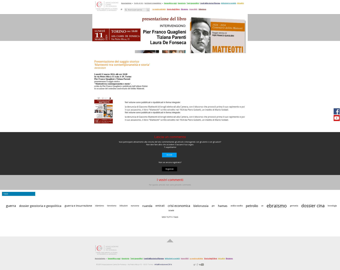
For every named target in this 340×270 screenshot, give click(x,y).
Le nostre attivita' (196, 258)
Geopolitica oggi (170, 3)
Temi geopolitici (193, 3)
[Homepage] (121, 9)
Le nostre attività (158, 9)
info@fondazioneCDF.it (163, 264)
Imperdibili (193, 9)
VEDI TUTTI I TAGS (170, 217)
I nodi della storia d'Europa (210, 3)
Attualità (240, 3)
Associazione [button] (126, 3)
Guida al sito (138, 3)
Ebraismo (184, 9)
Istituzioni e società (228, 3)
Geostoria (182, 3)
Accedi (169, 154)
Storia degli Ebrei (173, 9)
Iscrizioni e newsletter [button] (153, 3)
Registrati (169, 169)
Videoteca (202, 9)
